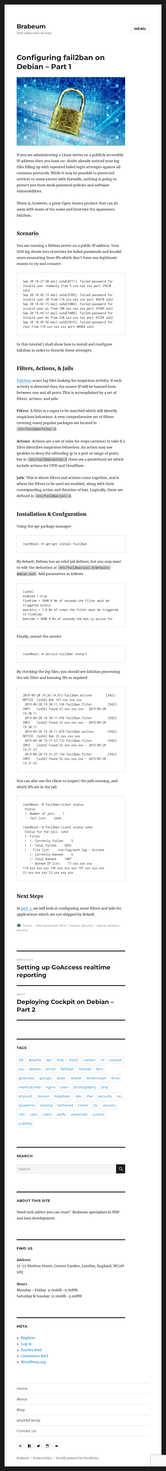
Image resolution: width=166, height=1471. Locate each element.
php (104, 1087)
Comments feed (34, 1356)
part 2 (26, 908)
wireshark (79, 1114)
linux (115, 1078)
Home (22, 1389)
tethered (65, 1105)
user (33, 1114)
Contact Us (26, 1431)
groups (45, 1078)
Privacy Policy (42, 1458)
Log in (26, 1344)
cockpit (115, 1060)
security (22, 930)
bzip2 (73, 1060)
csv (21, 1069)
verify (61, 1114)
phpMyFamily (28, 1420)
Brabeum (31, 26)
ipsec (61, 1078)
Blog (21, 1410)
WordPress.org (33, 1362)
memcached (29, 1087)
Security (87, 925)
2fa (20, 1060)
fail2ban (114, 925)
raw (78, 1096)
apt (49, 1060)
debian (102, 925)
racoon (43, 1096)
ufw (21, 1114)
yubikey (25, 1123)
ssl (119, 1096)
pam (65, 1087)
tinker (83, 1105)
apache (34, 1060)
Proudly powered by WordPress (77, 1458)
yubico (98, 1114)
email (51, 1069)
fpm (99, 1069)
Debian (74, 925)
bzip (60, 1060)
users (47, 1114)
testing (46, 1105)
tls (95, 1105)
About (22, 1399)
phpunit (25, 1096)
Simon (27, 925)
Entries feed (31, 1350)
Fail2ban (24, 380)
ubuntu (109, 1105)
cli (102, 1060)
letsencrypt (96, 1078)
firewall (85, 1069)
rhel (89, 1096)
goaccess (26, 1078)
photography (84, 1087)
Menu (140, 29)
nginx (51, 1087)
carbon (89, 1060)
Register (28, 1338)
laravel (76, 1078)
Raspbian (62, 1096)
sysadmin (26, 1105)
